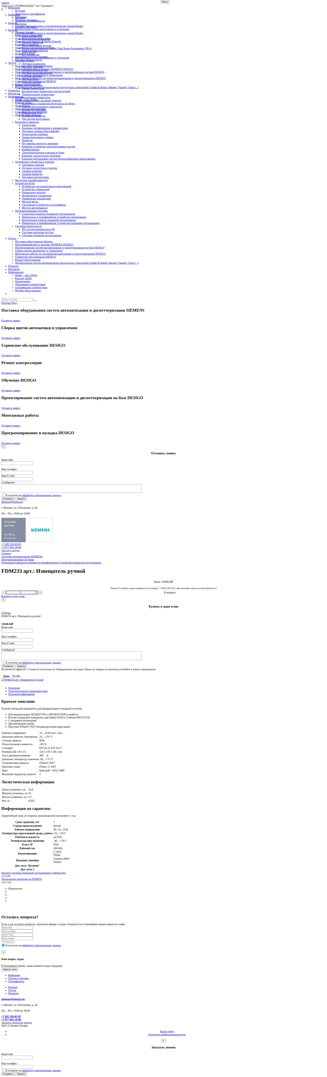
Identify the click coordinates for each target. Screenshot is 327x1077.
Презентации (22, 105)
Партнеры (21, 16)
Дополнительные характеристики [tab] (28, 691)
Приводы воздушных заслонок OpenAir (38, 41)
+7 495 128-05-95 (11, 544)
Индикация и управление (37, 195)
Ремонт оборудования (27, 84)
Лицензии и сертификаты (30, 13)
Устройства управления (35, 189)
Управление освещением (36, 198)
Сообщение (8, 482)
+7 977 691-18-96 (11, 547)
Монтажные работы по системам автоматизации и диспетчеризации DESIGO (60, 78)
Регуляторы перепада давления (40, 143)
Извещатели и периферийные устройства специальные (54, 217)
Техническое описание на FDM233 (21, 879)
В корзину (170, 592)
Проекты (13, 90)
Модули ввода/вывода (35, 207)
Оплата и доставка (26, 20)
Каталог (13, 23)
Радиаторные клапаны (35, 134)
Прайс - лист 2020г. (26, 99)
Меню (165, 2)
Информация (15, 96)
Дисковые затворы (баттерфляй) (40, 131)
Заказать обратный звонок (16, 1022)
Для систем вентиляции (36, 118)
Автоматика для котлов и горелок (34, 47)
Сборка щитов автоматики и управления (39, 75)
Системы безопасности (28, 59)
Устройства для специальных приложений (46, 186)
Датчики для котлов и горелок (39, 168)
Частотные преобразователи (31, 50)
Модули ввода (30, 201)
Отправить (8, 498)
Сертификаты (16, 981)
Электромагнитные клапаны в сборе (43, 152)
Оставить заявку (10, 320)
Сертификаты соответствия (31, 112)
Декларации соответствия (30, 108)
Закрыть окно (10, 969)
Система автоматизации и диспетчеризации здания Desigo (49, 26)
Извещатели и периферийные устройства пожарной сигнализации (60, 223)
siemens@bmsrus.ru (12, 501)
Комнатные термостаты (28, 35)
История (20, 10)
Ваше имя (7, 459)
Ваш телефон (9, 469)
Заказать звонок (10, 550)
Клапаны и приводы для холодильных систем (48, 146)
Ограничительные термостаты (32, 38)
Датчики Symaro (24, 32)
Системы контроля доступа (37, 232)
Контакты (14, 93)
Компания (14, 7)
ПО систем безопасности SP (38, 229)
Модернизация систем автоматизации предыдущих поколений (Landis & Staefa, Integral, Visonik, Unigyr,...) (77, 87)
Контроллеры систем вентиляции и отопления (42, 29)
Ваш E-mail (7, 475)
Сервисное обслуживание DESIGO (35, 81)
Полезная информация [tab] (21, 694)
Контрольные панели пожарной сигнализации (49, 220)
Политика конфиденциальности (167, 1034)
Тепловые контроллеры (35, 177)
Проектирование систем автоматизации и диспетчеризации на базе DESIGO (59, 72)
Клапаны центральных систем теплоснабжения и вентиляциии (58, 158)
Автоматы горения (33, 164)
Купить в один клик (13, 596)
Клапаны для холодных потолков (41, 155)
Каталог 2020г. (23, 102)
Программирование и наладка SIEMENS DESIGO (44, 69)
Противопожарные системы (31, 56)
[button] (6, 303)
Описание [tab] (14, 688)
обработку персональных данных (41, 495)
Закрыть (21, 498)
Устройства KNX (25, 53)
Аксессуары (29, 125)
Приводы (27, 140)
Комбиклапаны (31, 149)
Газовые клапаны (32, 171)
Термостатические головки (37, 137)
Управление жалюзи (33, 192)
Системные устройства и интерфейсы (44, 204)
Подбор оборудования (28, 115)
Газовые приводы (32, 174)
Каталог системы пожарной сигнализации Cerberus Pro (33, 872)
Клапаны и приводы (27, 44)
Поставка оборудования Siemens (33, 66)
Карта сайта (167, 1031)
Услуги (12, 62)
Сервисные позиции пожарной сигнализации (48, 214)
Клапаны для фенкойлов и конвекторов (45, 128)
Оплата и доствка (18, 978)
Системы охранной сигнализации (41, 235)
